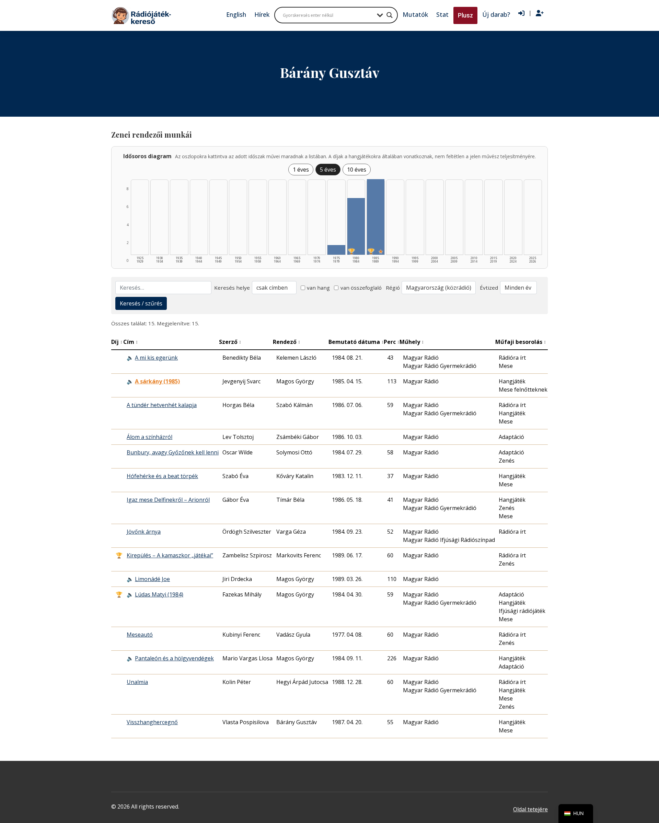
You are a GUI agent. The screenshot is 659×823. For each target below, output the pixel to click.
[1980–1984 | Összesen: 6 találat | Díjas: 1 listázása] (356, 226)
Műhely (412, 342)
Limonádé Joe (152, 579)
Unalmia (137, 682)
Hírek (261, 14)
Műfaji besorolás (520, 342)
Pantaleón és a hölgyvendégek (174, 658)
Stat (442, 14)
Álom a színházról (149, 437)
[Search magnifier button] (389, 15)
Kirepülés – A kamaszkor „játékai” (170, 555)
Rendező (286, 342)
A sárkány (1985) (157, 381)
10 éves (356, 169)
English (236, 14)
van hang (318, 287)
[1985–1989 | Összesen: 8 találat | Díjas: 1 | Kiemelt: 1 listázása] (375, 217)
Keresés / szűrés (141, 303)
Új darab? (496, 14)
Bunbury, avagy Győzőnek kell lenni (173, 452)
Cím (130, 342)
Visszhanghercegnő (152, 722)
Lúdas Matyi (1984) (159, 594)
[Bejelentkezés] (521, 13)
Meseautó (140, 634)
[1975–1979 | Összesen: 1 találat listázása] (336, 250)
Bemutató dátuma (356, 342)
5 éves (328, 169)
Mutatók (415, 14)
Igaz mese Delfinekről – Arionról (168, 499)
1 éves (301, 169)
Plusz (465, 15)
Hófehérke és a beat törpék (162, 476)
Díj (117, 342)
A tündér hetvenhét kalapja (162, 405)
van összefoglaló (361, 287)
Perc (392, 342)
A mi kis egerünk (156, 357)
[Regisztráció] (539, 13)
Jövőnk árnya (144, 531)
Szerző (230, 342)
